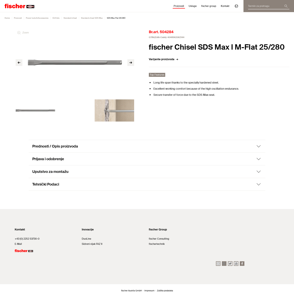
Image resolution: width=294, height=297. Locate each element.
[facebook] (242, 263)
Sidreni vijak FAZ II (92, 244)
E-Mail (18, 244)
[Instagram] (218, 263)
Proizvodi (18, 18)
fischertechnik (157, 244)
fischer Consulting (159, 238)
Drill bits (56, 18)
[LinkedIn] (224, 263)
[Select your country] (236, 6)
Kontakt (225, 6)
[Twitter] (230, 263)
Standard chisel (70, 18)
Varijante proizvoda (161, 59)
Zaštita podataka (165, 290)
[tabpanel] (35, 110)
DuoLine (86, 238)
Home (7, 18)
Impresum (149, 290)
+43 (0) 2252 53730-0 (27, 238)
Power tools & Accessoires (37, 18)
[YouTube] (236, 263)
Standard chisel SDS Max (92, 18)
